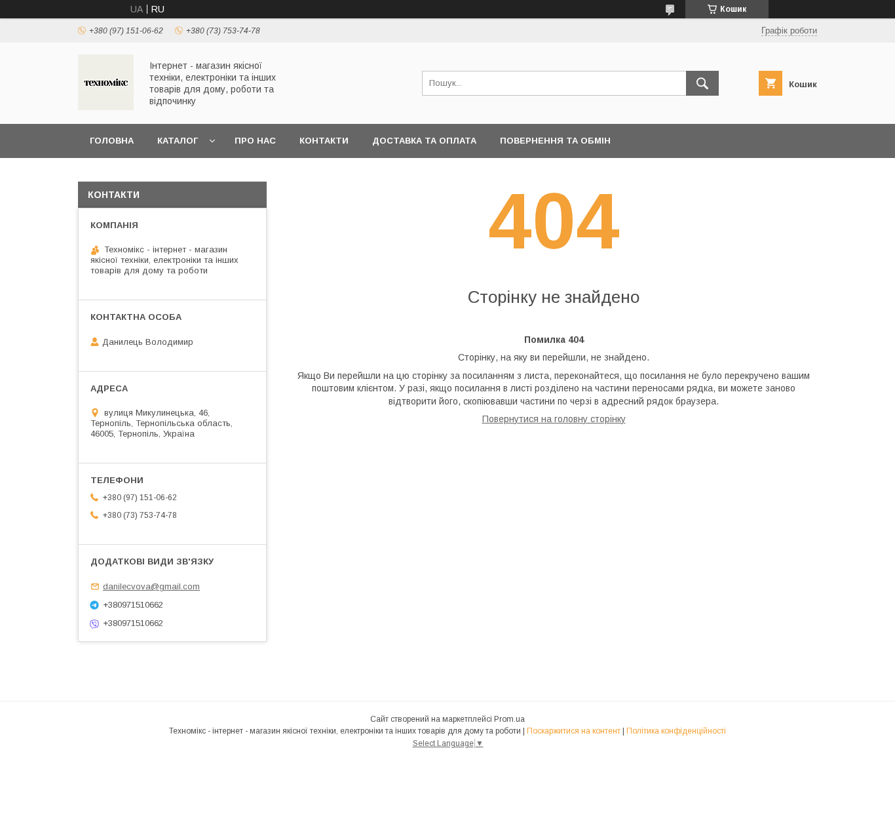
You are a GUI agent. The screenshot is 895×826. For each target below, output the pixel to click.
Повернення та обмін (555, 141)
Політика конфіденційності (676, 731)
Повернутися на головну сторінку (554, 419)
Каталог (177, 141)
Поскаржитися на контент (573, 731)
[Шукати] (702, 83)
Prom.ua (509, 719)
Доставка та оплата (424, 141)
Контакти (324, 141)
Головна (112, 141)
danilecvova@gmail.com (151, 586)
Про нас (255, 141)
